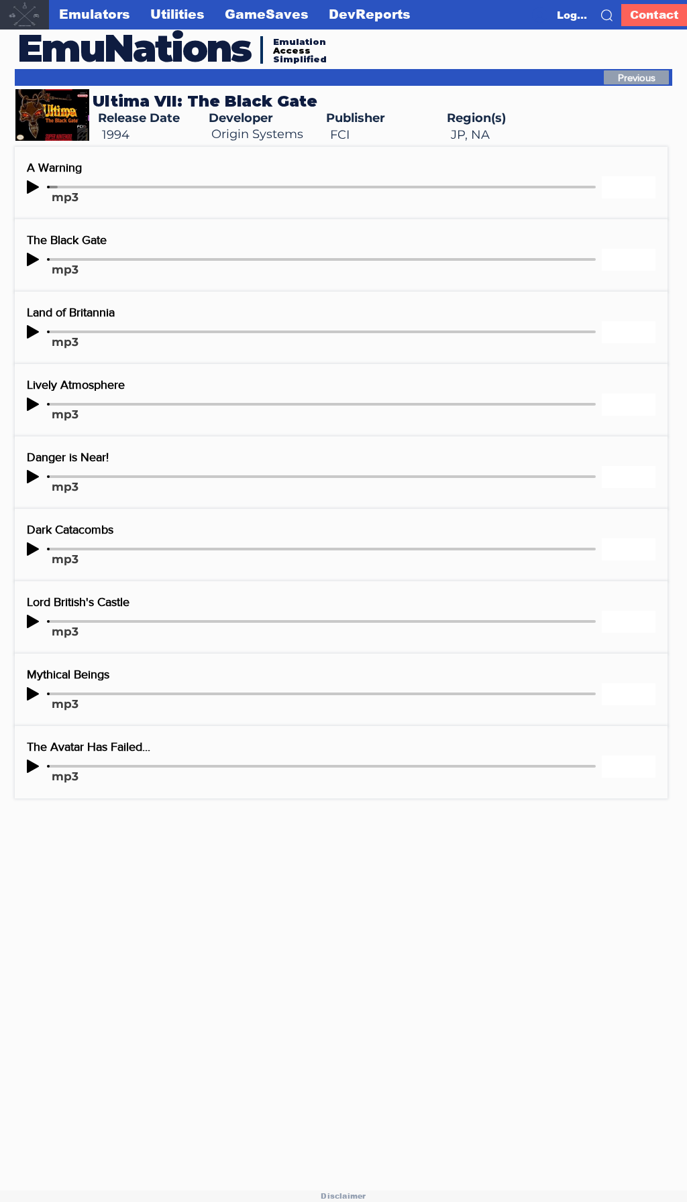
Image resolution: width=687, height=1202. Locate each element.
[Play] (33, 187)
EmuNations (134, 48)
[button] (607, 15)
